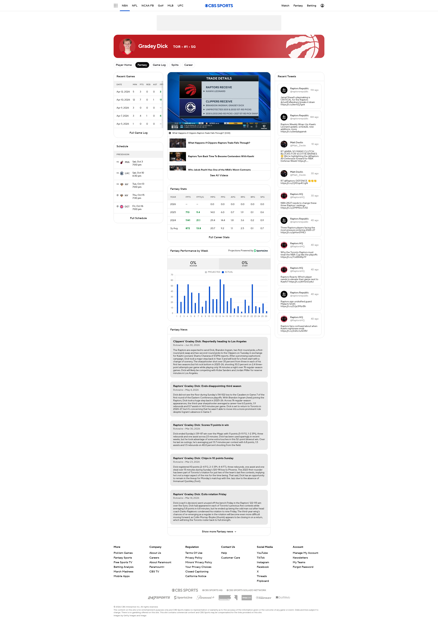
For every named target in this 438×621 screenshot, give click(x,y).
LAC (127, 173)
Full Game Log (138, 133)
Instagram (263, 562)
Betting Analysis (123, 567)
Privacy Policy (193, 557)
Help (224, 553)
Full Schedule (138, 218)
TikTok (261, 557)
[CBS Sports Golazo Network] (246, 590)
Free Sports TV (123, 562)
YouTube (262, 553)
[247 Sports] (159, 597)
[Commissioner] (228, 596)
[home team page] (122, 162)
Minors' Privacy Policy (198, 562)
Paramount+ (156, 567)
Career (188, 65)
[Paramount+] (206, 596)
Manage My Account (305, 553)
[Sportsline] (183, 597)
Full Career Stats (219, 237)
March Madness (123, 571)
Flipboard (263, 581)
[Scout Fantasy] (264, 597)
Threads (262, 576)
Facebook (263, 567)
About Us (155, 553)
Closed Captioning (196, 571)
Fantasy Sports (123, 557)
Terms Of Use (193, 553)
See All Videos (219, 175)
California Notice (195, 576)
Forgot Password (303, 567)
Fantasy (142, 65)
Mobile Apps (122, 576)
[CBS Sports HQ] (212, 590)
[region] (219, 101)
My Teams (299, 562)
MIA (127, 162)
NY (126, 184)
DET (127, 206)
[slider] (219, 120)
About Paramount (160, 562)
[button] (116, 5)
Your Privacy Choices (198, 567)
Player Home (124, 65)
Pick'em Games (123, 553)
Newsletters (300, 557)
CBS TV (154, 571)
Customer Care (230, 557)
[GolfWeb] (283, 597)
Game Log (159, 65)
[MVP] (247, 596)
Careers (154, 557)
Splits (174, 65)
